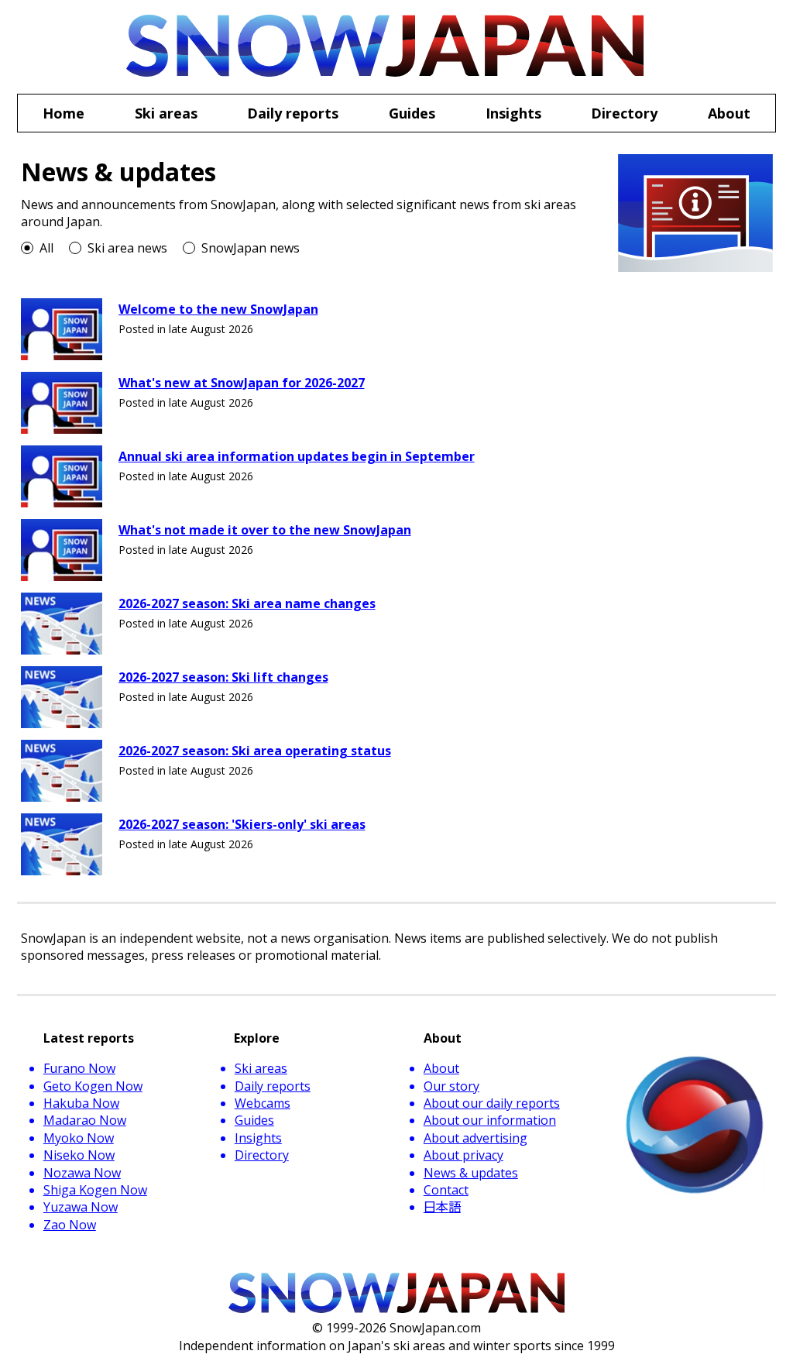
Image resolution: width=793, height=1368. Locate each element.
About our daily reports (492, 1103)
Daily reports (273, 1086)
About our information (490, 1120)
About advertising (475, 1137)
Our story (451, 1086)
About (441, 1068)
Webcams (262, 1103)
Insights (258, 1137)
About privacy (463, 1154)
